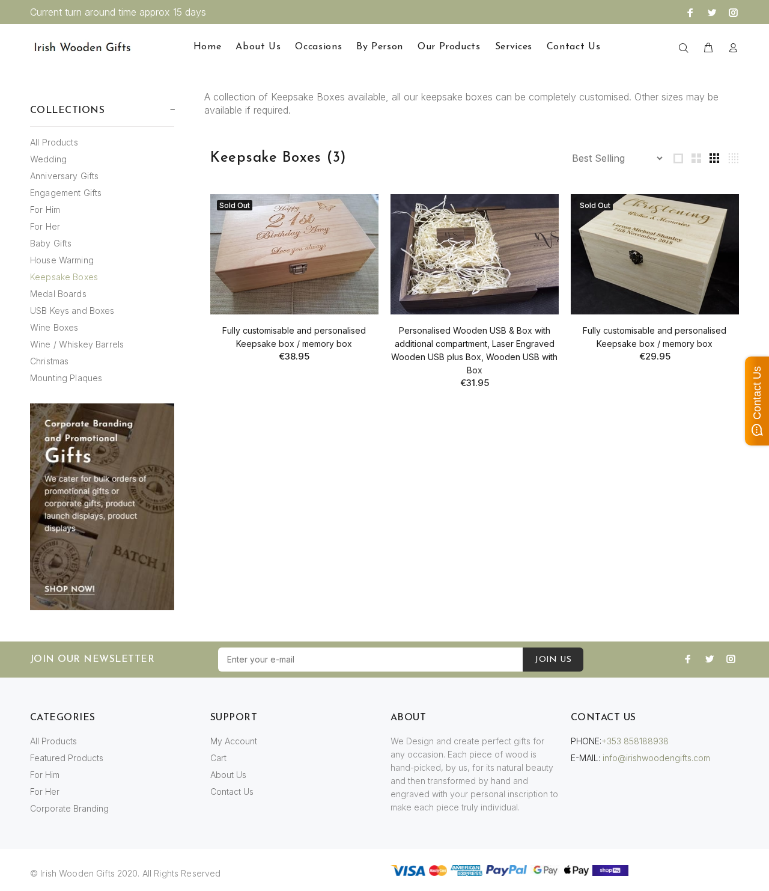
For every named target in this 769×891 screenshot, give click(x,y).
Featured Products (66, 758)
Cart (218, 758)
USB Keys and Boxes (72, 310)
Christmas (49, 361)
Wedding (48, 159)
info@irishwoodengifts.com (656, 758)
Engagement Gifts (66, 193)
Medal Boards (58, 294)
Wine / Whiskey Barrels (77, 344)
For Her (45, 226)
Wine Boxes (54, 327)
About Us (228, 775)
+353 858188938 (635, 741)
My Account (233, 741)
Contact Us (232, 791)
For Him (45, 209)
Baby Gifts (50, 243)
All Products (54, 142)
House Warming (62, 260)
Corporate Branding (69, 808)
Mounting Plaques (66, 378)
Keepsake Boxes (64, 277)
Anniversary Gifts (64, 176)
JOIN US (553, 659)
